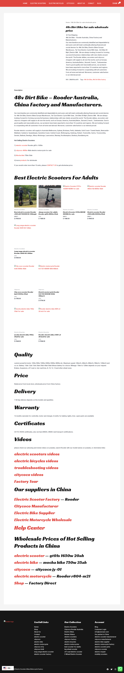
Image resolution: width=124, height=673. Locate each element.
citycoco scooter (101, 649)
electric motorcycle (33, 576)
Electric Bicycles (56, 3)
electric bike (26, 562)
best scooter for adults (72, 647)
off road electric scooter (73, 652)
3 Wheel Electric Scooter (73, 654)
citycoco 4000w (21, 150)
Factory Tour (26, 481)
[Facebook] (107, 669)
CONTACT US (51, 165)
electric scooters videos (37, 454)
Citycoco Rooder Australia (73, 629)
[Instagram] (115, 669)
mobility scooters (101, 654)
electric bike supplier (102, 642)
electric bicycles (70, 642)
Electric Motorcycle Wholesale (43, 519)
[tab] (18, 90)
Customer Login (100, 629)
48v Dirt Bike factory (99, 79)
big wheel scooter (70, 649)
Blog (99, 3)
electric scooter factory (42, 654)
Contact (37, 634)
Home (25, 3)
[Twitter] (111, 669)
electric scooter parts (102, 647)
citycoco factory (70, 639)
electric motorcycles (71, 644)
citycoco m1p (39, 647)
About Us (81, 3)
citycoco (22, 569)
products (23, 160)
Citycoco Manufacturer (36, 506)
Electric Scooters (38, 3)
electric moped (100, 652)
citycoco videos (28, 474)
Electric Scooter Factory (37, 499)
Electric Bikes (69, 632)
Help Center (29, 527)
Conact (91, 3)
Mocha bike (20, 155)
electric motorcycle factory (104, 644)
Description (18, 90)
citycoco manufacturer (103, 639)
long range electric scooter (44, 652)
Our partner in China (102, 634)
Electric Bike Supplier (34, 512)
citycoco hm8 (39, 649)
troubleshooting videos (36, 467)
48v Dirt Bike (88, 79)
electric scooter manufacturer (105, 637)
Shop (19, 583)
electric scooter (21, 145)
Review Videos (69, 634)
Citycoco (70, 3)
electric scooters (70, 637)
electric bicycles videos (36, 460)
